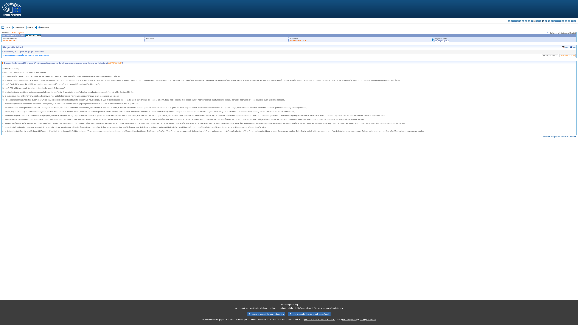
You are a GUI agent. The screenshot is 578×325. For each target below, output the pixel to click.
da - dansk (517, 21)
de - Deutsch (520, 21)
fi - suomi (572, 21)
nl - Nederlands (554, 21)
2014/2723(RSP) (17, 33)
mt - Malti (552, 21)
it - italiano (540, 21)
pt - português (560, 21)
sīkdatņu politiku (349, 319)
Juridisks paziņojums (551, 137)
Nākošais (30, 27)
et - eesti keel (523, 21)
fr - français (532, 21)
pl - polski (557, 21)
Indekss (7, 27)
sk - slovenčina (566, 21)
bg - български (509, 21)
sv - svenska (574, 21)
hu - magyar (549, 21)
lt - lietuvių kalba (546, 21)
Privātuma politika (568, 137)
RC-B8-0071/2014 (10, 41)
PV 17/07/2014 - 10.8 (298, 41)
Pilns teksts (45, 27)
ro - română (563, 21)
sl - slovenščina (569, 21)
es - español (512, 21)
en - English (529, 21)
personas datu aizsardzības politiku (319, 319)
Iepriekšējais (20, 27)
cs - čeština (514, 21)
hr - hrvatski (537, 21)
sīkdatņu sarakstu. (368, 319)
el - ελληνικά (526, 21)
